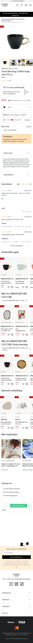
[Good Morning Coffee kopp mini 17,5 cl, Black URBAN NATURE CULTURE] (16, 41)
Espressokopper (6, 20)
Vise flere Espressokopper (11, 492)
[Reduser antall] (2, 505)
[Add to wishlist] (8, 287)
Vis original (18, 226)
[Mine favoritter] (21, 5)
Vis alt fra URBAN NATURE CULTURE (13, 300)
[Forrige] (3, 41)
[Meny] (30, 5)
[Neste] (30, 41)
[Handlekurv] (26, 5)
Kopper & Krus (20, 19)
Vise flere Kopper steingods (11, 488)
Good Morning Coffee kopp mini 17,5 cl (12, 22)
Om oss (5, 613)
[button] (6, 81)
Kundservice (6, 593)
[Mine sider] (17, 5)
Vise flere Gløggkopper (10, 495)
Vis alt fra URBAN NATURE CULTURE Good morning (15, 349)
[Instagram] (16, 584)
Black (4, 510)
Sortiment (5, 599)
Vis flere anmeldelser (16, 245)
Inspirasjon (6, 606)
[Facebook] (11, 584)
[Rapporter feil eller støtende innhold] (30, 211)
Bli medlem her (26, 91)
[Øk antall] (8, 505)
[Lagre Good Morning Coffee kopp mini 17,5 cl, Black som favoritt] (30, 505)
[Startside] (4, 5)
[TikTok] (21, 584)
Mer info (27, 120)
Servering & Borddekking (8, 19)
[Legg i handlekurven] (12, 287)
